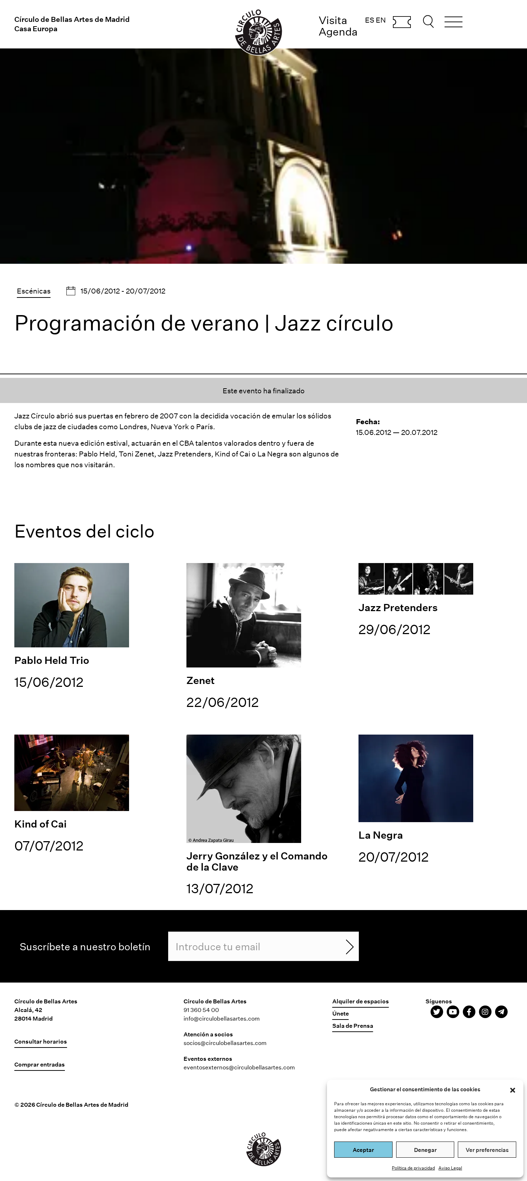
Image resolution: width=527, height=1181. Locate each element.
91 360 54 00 (201, 1009)
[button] (512, 1089)
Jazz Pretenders (398, 607)
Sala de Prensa (352, 1025)
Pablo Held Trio (51, 659)
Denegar (425, 1149)
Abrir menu (453, 23)
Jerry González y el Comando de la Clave (257, 861)
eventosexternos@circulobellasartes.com (239, 1067)
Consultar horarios (40, 1041)
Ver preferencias (487, 1149)
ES (369, 19)
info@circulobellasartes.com (222, 1018)
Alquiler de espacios (360, 1001)
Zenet (200, 680)
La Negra (381, 834)
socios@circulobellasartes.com (225, 1042)
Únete (340, 1013)
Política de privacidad (413, 1168)
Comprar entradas (402, 22)
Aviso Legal (450, 1168)
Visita (333, 20)
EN (381, 19)
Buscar (429, 21)
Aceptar (363, 1149)
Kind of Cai (40, 823)
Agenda (338, 31)
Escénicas (34, 290)
